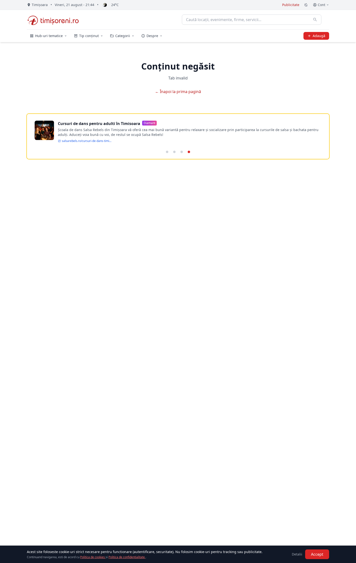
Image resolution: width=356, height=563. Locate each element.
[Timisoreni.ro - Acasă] (55, 19)
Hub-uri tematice (49, 35)
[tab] (167, 152)
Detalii (297, 554)
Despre (152, 35)
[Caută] (315, 19)
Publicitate (290, 4)
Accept (317, 554)
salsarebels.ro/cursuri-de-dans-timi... (86, 141)
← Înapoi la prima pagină (178, 91)
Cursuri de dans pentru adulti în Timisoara (99, 123)
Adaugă (319, 35)
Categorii (122, 35)
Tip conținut (89, 35)
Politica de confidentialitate (127, 557)
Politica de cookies (93, 557)
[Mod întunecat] (306, 5)
